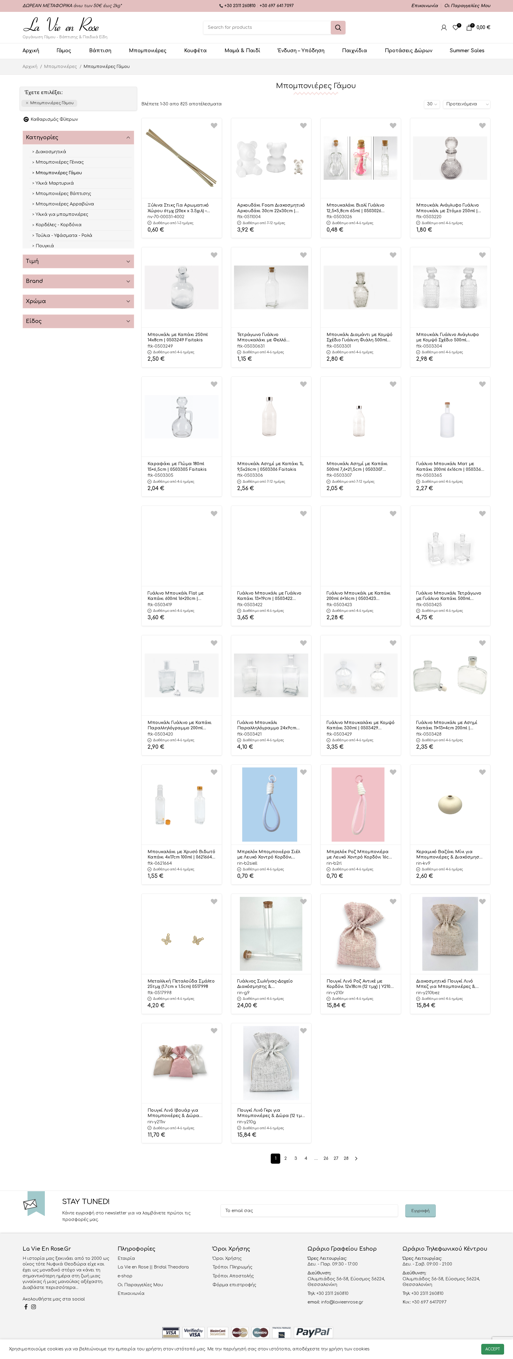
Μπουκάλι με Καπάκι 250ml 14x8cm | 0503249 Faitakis (178, 337)
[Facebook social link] (26, 1306)
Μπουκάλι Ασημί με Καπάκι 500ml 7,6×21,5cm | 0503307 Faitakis (357, 467)
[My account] (444, 28)
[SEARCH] (338, 27)
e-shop (125, 1276)
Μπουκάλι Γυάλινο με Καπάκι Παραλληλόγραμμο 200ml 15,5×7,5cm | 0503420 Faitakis (180, 725)
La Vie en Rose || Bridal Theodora (153, 1267)
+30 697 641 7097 (276, 6)
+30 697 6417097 (428, 1302)
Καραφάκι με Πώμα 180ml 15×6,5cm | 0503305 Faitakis (177, 466)
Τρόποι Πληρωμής (232, 1267)
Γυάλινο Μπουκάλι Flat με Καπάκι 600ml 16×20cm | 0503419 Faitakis (176, 596)
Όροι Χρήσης (227, 1258)
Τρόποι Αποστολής (233, 1276)
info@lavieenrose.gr (342, 1302)
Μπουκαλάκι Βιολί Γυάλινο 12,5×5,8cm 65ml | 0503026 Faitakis (355, 208)
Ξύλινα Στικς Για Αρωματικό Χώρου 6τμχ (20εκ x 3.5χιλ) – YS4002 (178, 208)
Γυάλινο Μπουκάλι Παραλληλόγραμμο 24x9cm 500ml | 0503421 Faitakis (266, 725)
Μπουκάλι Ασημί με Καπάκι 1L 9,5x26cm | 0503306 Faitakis (270, 466)
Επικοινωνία (131, 1293)
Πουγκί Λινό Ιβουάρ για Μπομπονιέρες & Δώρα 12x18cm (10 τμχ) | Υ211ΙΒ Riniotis (181, 1113)
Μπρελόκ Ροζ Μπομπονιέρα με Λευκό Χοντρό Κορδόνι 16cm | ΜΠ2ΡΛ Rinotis (359, 855)
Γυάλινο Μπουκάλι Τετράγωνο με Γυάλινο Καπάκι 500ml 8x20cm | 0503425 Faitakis (448, 596)
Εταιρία (126, 1258)
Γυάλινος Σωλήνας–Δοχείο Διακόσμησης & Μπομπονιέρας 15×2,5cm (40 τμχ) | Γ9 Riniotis (267, 984)
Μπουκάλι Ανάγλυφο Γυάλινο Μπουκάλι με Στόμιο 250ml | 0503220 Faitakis (447, 208)
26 (326, 1158)
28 (346, 1158)
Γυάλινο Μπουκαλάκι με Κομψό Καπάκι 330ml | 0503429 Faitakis (361, 725)
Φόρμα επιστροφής (234, 1285)
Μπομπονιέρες (61, 66)
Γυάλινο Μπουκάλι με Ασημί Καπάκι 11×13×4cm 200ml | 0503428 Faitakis (446, 725)
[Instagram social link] (33, 1306)
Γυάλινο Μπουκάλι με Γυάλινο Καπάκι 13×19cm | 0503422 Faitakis (269, 596)
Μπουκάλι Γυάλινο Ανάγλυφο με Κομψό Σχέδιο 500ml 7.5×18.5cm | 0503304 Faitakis (447, 337)
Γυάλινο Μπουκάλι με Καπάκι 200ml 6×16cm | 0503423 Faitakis (359, 596)
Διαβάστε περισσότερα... (50, 1287)
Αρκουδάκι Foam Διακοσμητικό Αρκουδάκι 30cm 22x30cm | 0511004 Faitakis (271, 208)
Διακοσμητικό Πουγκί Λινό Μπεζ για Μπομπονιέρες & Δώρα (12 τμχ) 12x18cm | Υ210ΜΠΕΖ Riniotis (445, 984)
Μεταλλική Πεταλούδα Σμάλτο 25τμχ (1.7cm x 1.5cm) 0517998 (181, 984)
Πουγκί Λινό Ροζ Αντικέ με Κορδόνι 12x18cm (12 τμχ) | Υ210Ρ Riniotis (360, 984)
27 (336, 1158)
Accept (492, 1349)
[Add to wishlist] (214, 125)
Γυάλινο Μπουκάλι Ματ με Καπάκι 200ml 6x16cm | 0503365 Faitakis (450, 467)
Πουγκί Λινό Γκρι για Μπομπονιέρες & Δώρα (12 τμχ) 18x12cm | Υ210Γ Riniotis (271, 1113)
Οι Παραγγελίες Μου (140, 1285)
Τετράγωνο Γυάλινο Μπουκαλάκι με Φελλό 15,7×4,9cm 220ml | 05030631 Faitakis (266, 337)
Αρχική (31, 66)
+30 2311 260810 (240, 6)
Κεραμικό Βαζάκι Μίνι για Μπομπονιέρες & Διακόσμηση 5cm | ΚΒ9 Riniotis (449, 855)
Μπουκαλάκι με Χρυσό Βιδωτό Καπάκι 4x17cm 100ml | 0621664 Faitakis (181, 855)
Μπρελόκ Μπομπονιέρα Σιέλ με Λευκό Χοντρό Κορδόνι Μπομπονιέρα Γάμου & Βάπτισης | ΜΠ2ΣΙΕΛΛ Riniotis (271, 855)
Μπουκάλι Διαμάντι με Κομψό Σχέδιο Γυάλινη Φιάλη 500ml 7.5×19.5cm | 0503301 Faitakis (359, 337)
